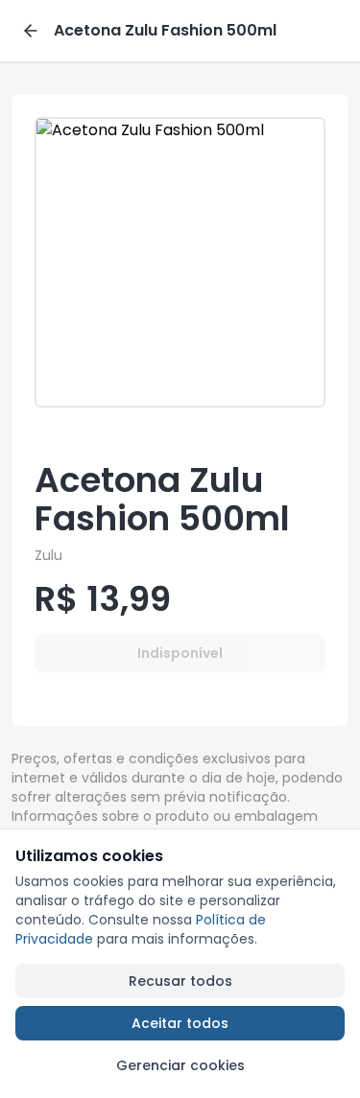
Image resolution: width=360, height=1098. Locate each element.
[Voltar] (30, 30)
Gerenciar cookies (180, 1065)
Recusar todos (180, 981)
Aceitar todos (180, 1023)
